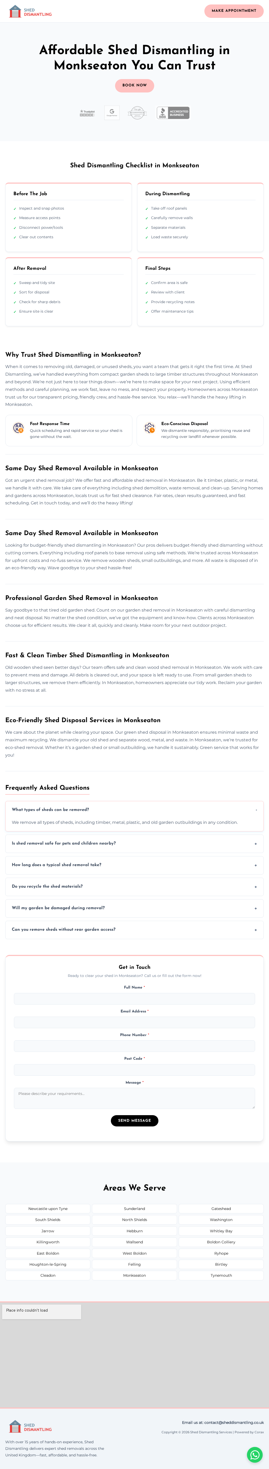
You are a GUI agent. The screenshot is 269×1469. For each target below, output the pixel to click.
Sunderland (134, 1208)
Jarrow (48, 1231)
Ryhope (221, 1253)
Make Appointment (234, 11)
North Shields (134, 1219)
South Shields (47, 1219)
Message (135, 1083)
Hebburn (135, 1231)
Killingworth (48, 1242)
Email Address (135, 1011)
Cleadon (47, 1275)
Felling (134, 1264)
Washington (221, 1219)
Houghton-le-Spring (47, 1264)
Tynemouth (221, 1275)
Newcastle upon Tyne (48, 1208)
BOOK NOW (134, 85)
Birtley (221, 1264)
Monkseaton (134, 1275)
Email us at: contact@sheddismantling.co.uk (223, 1422)
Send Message (134, 1121)
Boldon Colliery (221, 1242)
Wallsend (134, 1242)
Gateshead (221, 1208)
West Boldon (135, 1253)
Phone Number (134, 1035)
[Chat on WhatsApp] (255, 1455)
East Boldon (48, 1253)
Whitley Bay (221, 1231)
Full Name (134, 988)
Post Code (134, 1059)
